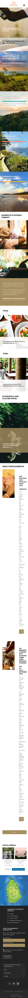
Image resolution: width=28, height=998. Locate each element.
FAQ (5, 969)
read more (4, 49)
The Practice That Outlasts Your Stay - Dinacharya (13, 42)
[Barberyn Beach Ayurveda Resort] (14, 111)
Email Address (7, 938)
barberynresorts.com (14, 922)
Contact (6, 976)
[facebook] (10, 983)
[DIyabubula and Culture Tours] (14, 433)
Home (12, 994)
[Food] (14, 332)
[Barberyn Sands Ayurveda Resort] (14, 192)
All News (14, 832)
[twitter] (14, 983)
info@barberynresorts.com (15, 920)
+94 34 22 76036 (13, 916)
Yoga (5, 353)
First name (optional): (8, 942)
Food (5, 311)
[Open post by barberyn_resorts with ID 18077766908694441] (21, 853)
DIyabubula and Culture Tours (10, 397)
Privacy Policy (7, 973)
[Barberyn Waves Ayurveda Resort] (14, 71)
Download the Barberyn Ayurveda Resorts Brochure (12, 965)
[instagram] (18, 983)
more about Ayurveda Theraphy (14, 298)
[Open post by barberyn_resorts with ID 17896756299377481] (8, 853)
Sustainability (19, 996)
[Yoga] (14, 374)
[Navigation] (25, 5)
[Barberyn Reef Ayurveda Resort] (14, 151)
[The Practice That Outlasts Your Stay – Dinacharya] (8, 483)
